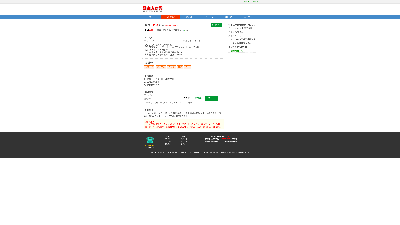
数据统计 (184, 144)
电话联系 (198, 98)
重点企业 (184, 141)
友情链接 (168, 141)
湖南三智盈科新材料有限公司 (242, 25)
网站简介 (168, 139)
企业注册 (246, 1)
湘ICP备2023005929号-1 (159, 152)
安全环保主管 (237, 50)
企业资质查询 (216, 25)
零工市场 (248, 17)
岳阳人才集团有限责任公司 (194, 152)
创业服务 (229, 17)
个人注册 (255, 1)
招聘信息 (171, 17)
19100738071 (225, 139)
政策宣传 (184, 139)
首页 (151, 17)
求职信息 (190, 17)
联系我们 (168, 144)
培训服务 (209, 17)
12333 (229, 136)
